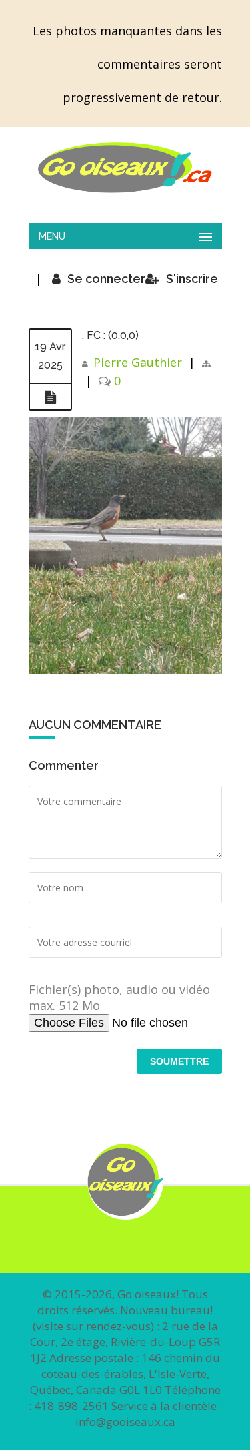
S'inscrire (192, 279)
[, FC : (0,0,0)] (50, 397)
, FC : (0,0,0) (110, 335)
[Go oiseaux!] (125, 167)
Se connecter (106, 279)
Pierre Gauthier (137, 362)
